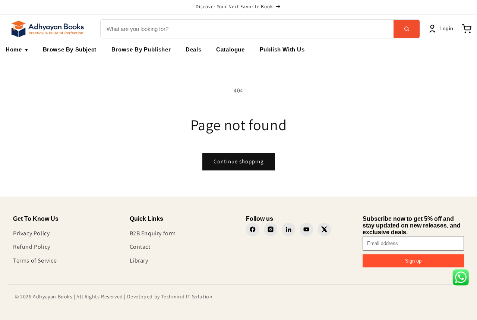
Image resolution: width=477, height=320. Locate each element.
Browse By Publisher (141, 49)
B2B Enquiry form (153, 233)
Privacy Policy (31, 233)
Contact (140, 247)
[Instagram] (270, 229)
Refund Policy (31, 247)
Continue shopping (239, 161)
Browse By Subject (70, 49)
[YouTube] (306, 229)
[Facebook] (252, 229)
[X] (324, 229)
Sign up (413, 261)
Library (139, 260)
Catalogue (230, 49)
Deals (193, 49)
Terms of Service (35, 260)
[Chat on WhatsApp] (461, 279)
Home (17, 49)
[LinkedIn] (288, 229)
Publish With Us (282, 49)
